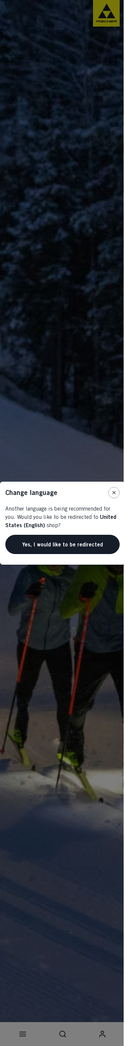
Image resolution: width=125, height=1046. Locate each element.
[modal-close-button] (114, 492)
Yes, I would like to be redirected (62, 544)
